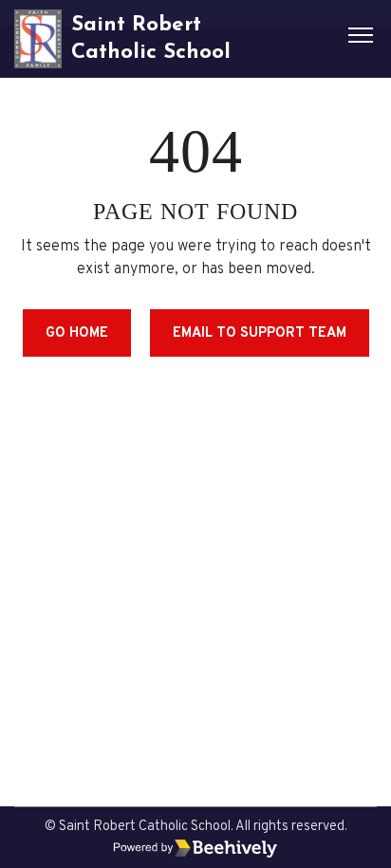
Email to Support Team (259, 333)
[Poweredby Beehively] (195, 848)
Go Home (77, 333)
